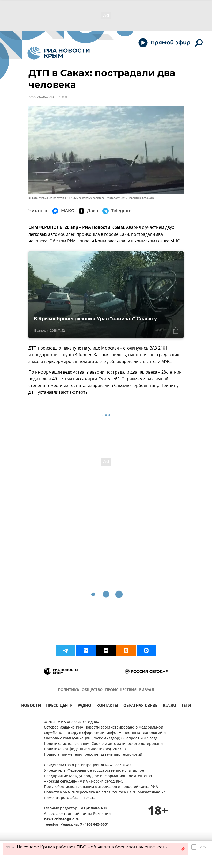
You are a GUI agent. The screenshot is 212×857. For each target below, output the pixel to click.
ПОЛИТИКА (68, 690)
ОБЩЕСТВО (92, 690)
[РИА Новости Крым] (58, 53)
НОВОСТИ (31, 706)
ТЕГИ (186, 706)
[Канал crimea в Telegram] (65, 650)
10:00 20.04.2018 (41, 97)
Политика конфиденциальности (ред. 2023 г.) (85, 749)
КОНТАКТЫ (107, 706)
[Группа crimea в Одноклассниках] (126, 650)
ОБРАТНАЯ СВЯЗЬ (140, 706)
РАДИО (84, 706)
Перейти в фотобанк (141, 198)
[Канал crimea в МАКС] (146, 650)
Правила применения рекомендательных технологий (93, 755)
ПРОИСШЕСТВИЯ (121, 690)
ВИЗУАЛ (146, 690)
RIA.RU (169, 706)
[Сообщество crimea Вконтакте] (86, 650)
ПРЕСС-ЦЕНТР (59, 706)
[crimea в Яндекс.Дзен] (106, 650)
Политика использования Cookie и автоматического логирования (104, 744)
